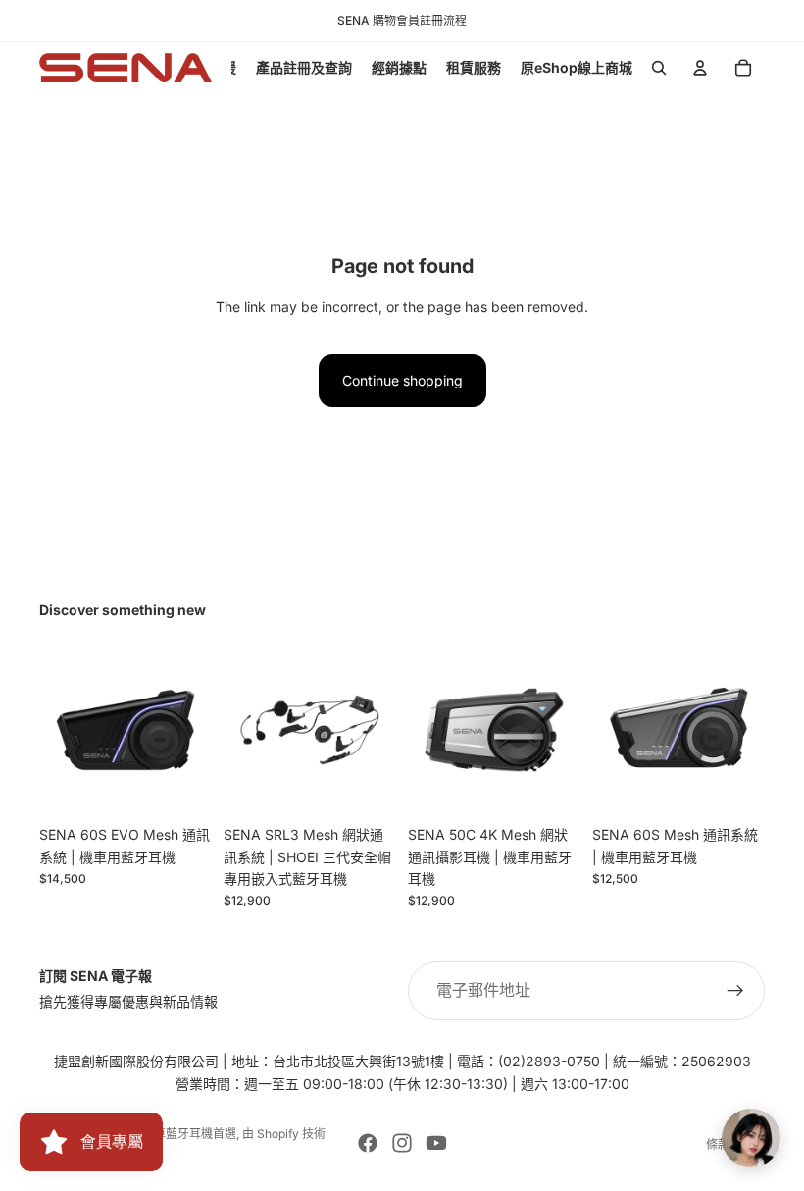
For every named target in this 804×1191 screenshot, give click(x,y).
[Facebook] (367, 1143)
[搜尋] (658, 67)
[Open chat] (751, 1138)
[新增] (365, 785)
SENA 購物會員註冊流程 (402, 20)
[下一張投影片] (558, 729)
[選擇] (181, 785)
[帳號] (700, 67)
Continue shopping (402, 380)
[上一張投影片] (429, 729)
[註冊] (735, 990)
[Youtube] (436, 1143)
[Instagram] (402, 1143)
